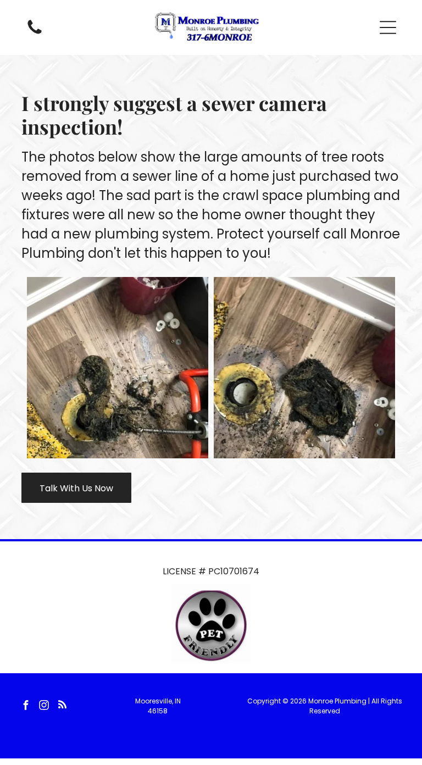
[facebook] (26, 706)
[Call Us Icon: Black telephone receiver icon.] (34, 33)
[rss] (62, 706)
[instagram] (44, 706)
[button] (388, 27)
